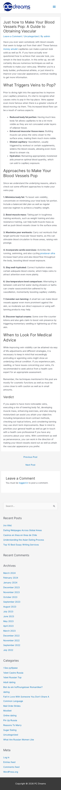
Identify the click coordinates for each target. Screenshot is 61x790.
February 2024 (10, 577)
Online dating (9, 715)
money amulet (10, 49)
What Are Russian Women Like (18, 739)
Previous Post (30, 457)
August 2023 (9, 606)
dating (6, 692)
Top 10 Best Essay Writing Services (21, 544)
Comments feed (11, 767)
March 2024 (9, 573)
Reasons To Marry (12, 725)
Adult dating (9, 682)
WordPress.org (10, 772)
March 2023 (9, 631)
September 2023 (11, 602)
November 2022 (11, 640)
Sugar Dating (9, 730)
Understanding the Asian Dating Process (23, 540)
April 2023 (8, 626)
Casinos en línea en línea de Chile (20, 535)
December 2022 (11, 635)
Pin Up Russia (10, 720)
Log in (6, 757)
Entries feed (9, 762)
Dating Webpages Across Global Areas (22, 530)
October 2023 (10, 597)
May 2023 (8, 621)
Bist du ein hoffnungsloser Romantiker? (23, 687)
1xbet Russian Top (12, 677)
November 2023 (11, 592)
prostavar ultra (47, 253)
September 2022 (11, 645)
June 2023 (8, 616)
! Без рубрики (10, 668)
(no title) (7, 525)
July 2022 (8, 650)
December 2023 (11, 587)
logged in (23, 483)
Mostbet (7, 710)
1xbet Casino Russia (13, 672)
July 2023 (8, 611)
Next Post (30, 465)
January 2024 (10, 582)
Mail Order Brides (11, 706)
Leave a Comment (12, 36)
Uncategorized (31, 36)
